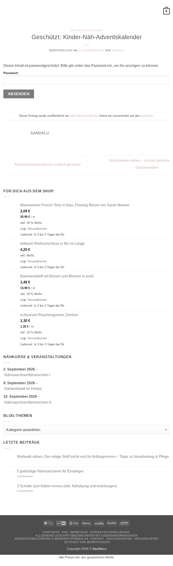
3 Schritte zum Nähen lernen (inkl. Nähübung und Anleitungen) (67, 486)
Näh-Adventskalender (86, 30)
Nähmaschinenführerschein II (27, 402)
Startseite (51, 532)
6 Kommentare (31, 491)
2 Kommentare (33, 476)
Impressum (79, 532)
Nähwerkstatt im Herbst (22, 389)
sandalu (118, 50)
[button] (6, 11)
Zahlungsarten (119, 538)
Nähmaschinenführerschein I (27, 375)
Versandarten (146, 538)
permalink (147, 115)
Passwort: (11, 73)
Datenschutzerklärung (110, 532)
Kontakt (97, 538)
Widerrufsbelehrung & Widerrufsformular (51, 538)
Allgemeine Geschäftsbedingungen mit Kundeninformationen (86, 535)
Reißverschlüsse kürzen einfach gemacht (47, 164)
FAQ (65, 532)
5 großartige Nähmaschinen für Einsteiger (50, 471)
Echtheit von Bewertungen (87, 542)
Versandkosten (37, 228)
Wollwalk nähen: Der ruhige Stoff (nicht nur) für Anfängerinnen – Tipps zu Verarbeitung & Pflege (93, 456)
